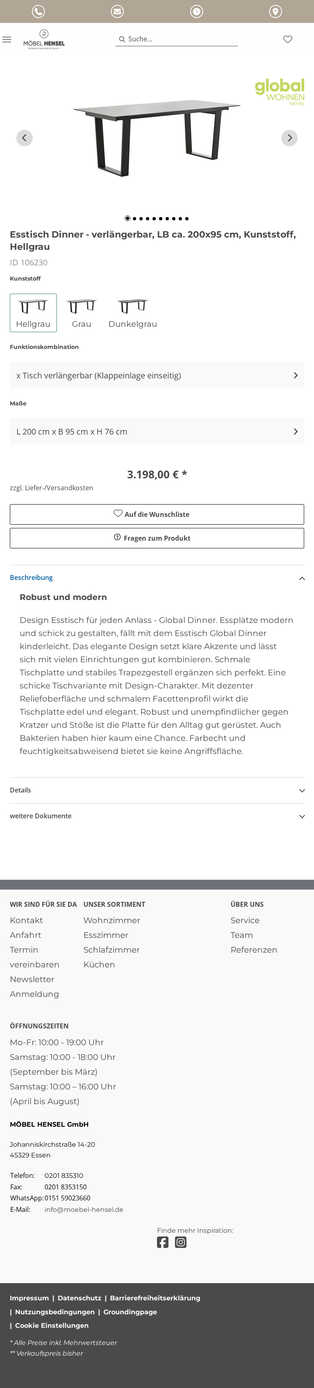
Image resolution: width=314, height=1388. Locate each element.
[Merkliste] (287, 39)
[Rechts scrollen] (289, 138)
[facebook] (162, 1242)
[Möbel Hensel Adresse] (275, 11)
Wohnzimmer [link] (111, 920)
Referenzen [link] (254, 950)
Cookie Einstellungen (52, 1325)
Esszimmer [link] (105, 935)
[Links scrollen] (24, 138)
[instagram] (180, 1242)
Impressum (29, 1298)
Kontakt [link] (26, 920)
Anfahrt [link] (25, 935)
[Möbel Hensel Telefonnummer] (38, 11)
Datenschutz (79, 1298)
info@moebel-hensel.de (84, 1210)
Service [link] (245, 920)
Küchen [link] (99, 964)
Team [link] (242, 935)
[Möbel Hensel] (44, 39)
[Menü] (6, 39)
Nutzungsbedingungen (55, 1312)
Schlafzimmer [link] (111, 950)
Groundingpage (130, 1312)
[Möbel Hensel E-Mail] (117, 11)
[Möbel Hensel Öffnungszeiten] (196, 11)
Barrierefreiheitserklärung (155, 1298)
